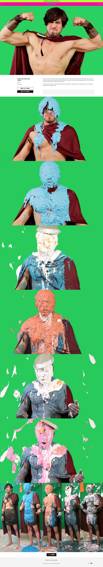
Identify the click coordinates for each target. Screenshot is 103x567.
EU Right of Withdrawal (51, 560)
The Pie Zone (49, 563)
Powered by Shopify (56, 563)
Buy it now (25, 91)
